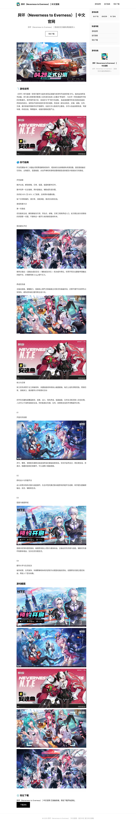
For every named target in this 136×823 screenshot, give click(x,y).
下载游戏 (23, 805)
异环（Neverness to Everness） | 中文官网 (40, 4)
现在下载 (116, 4)
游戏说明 (98, 4)
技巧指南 (107, 4)
